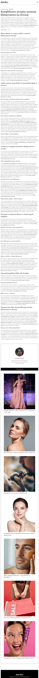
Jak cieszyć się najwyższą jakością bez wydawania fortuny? (17, 617)
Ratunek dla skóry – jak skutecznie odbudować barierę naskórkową (19, 452)
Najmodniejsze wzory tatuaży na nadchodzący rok (15, 493)
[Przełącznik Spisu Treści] (8, 30)
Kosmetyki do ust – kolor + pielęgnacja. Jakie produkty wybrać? (18, 658)
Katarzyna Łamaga (4, 9)
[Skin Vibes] (4, 2)
